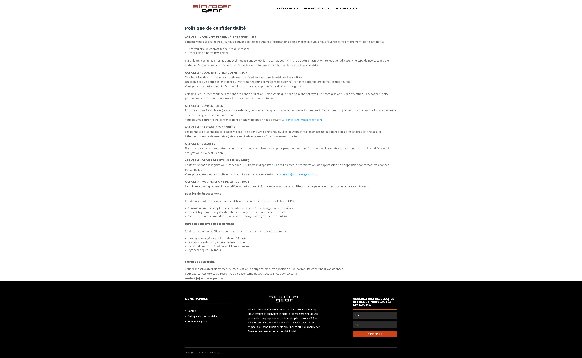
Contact (192, 311)
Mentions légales (197, 321)
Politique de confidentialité (203, 316)
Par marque (345, 8)
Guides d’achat (315, 8)
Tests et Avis (285, 8)
